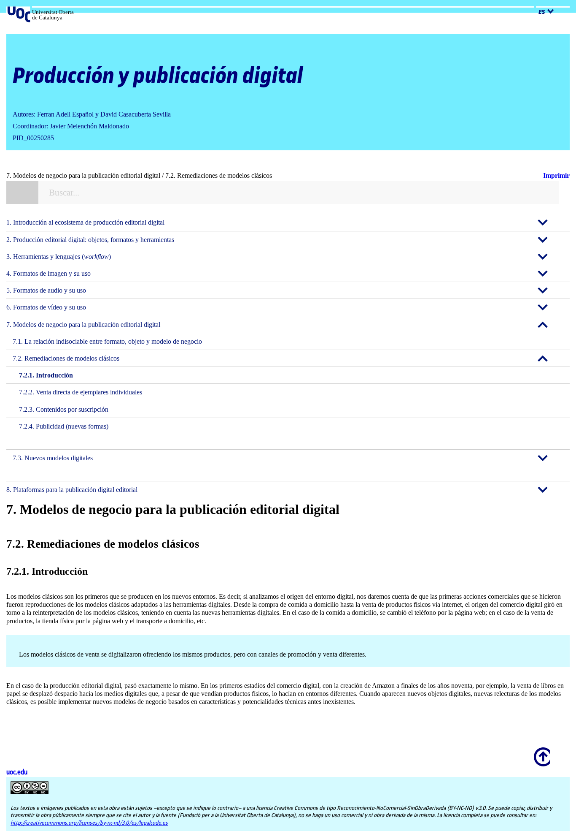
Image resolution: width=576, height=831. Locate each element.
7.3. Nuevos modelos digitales (53, 458)
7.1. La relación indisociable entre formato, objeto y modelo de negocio (107, 341)
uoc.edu (16, 772)
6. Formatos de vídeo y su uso (46, 307)
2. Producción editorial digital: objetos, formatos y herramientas (90, 239)
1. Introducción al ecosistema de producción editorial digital (85, 222)
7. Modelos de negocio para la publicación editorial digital (83, 324)
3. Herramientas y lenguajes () (58, 256)
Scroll (540, 751)
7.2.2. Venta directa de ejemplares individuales (80, 392)
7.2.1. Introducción (46, 375)
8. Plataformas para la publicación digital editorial (71, 489)
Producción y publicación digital (158, 76)
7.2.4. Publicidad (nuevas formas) (63, 426)
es (541, 12)
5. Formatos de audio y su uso (46, 290)
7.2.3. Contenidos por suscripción (63, 409)
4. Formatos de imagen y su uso (48, 273)
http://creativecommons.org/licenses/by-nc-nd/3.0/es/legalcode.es (89, 823)
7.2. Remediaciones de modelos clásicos (66, 358)
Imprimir (556, 175)
